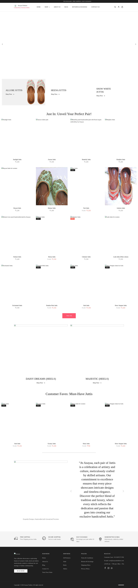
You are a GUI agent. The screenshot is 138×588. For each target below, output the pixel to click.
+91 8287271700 (119, 557)
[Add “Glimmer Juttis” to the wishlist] (99, 220)
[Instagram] (108, 568)
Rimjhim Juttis (121, 159)
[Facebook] (105, 568)
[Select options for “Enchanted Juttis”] (30, 273)
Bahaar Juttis (52, 208)
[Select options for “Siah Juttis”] (99, 273)
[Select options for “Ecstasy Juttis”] (64, 411)
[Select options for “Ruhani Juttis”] (30, 224)
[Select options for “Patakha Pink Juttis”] (64, 273)
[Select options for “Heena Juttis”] (64, 224)
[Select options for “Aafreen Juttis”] (133, 176)
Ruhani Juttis (17, 257)
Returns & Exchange (79, 7)
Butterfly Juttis (86, 159)
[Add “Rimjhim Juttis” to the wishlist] (134, 122)
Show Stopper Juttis (121, 305)
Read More (21, 571)
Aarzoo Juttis (52, 159)
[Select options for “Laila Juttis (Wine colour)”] (133, 224)
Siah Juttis (86, 305)
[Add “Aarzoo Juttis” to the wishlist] (65, 122)
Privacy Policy (85, 569)
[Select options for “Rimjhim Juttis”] (133, 127)
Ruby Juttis (86, 443)
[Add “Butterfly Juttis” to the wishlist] (99, 122)
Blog (66, 7)
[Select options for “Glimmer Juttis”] (99, 224)
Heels (64, 565)
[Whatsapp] (111, 568)
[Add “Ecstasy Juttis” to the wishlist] (65, 406)
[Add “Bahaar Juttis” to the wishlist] (65, 171)
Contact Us (95, 7)
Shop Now (40, 383)
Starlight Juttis (17, 159)
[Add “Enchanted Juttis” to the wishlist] (30, 268)
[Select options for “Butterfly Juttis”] (99, 127)
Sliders (65, 569)
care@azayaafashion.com (116, 560)
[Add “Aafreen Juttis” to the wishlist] (134, 171)
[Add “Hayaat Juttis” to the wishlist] (30, 171)
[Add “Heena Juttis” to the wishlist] (65, 220)
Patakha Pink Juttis (51, 305)
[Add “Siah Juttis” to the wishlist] (99, 268)
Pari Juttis (86, 208)
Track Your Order (47, 572)
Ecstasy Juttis (52, 443)
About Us (57, 7)
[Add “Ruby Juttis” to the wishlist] (99, 406)
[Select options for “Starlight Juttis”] (30, 127)
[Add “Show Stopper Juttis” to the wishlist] (134, 268)
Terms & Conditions (87, 558)
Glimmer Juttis (86, 257)
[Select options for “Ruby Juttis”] (99, 411)
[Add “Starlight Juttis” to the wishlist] (30, 122)
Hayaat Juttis (17, 208)
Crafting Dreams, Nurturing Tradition (21, 7)
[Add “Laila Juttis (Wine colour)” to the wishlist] (134, 220)
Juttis (64, 561)
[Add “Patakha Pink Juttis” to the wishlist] (65, 268)
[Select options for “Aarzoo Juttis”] (64, 127)
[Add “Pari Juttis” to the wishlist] (99, 171)
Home (39, 7)
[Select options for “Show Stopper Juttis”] (133, 273)
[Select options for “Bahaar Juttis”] (64, 176)
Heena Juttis (51, 257)
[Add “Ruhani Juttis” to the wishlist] (30, 220)
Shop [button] (46, 7)
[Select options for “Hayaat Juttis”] (30, 176)
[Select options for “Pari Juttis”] (99, 176)
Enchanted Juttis (17, 305)
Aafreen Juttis (121, 208)
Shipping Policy (85, 565)
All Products (66, 558)
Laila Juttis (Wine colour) (120, 257)
